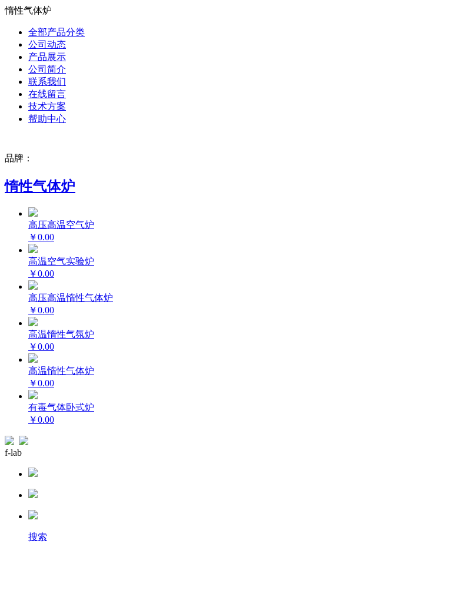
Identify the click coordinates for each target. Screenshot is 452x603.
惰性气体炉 (40, 186)
